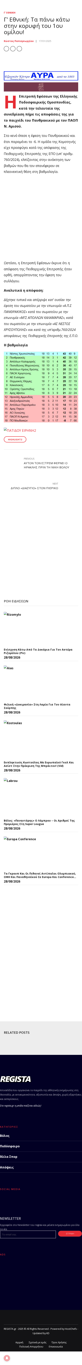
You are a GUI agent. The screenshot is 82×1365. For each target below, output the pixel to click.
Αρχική (19, 1342)
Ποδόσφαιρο (10, 1146)
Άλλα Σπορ (8, 1157)
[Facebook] (3, 1200)
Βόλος (5, 1136)
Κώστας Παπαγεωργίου (19, 41)
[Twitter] (13, 1200)
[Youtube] (31, 1200)
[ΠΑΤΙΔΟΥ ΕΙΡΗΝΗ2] (20, 430)
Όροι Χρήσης (59, 1342)
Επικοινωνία (56, 1346)
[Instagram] (22, 1200)
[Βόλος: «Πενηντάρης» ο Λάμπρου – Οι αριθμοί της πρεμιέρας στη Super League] (32, 797)
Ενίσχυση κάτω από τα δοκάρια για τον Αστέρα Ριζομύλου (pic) (38, 651)
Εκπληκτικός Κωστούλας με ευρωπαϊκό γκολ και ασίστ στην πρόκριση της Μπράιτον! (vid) (39, 764)
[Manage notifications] (7, 1358)
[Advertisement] (41, 219)
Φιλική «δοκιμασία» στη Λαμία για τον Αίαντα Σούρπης (37, 706)
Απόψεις (7, 1167)
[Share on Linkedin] (19, 48)
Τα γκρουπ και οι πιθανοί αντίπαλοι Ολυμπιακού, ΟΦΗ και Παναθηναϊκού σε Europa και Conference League (40, 875)
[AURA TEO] (41, 79)
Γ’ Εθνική (9, 12)
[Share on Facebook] (6, 48)
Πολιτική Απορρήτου (31, 1346)
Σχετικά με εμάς (37, 1342)
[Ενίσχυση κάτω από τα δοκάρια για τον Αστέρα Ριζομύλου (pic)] (32, 629)
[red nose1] (41, 90)
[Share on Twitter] (12, 48)
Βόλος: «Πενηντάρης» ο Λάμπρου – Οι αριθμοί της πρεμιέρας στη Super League (39, 822)
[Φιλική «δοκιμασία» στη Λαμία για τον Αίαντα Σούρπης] (32, 683)
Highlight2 (15, 439)
